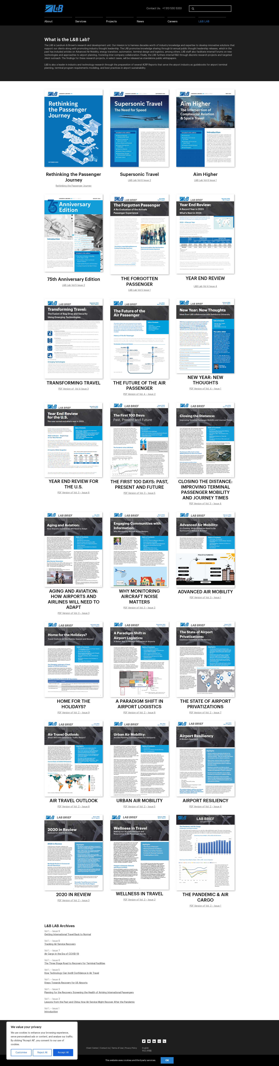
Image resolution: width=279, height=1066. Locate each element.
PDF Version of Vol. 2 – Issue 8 (139, 713)
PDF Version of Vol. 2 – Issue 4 (205, 807)
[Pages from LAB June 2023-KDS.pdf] (139, 299)
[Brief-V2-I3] (73, 816)
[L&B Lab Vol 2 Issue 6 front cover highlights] (73, 722)
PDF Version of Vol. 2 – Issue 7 (205, 713)
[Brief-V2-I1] (205, 816)
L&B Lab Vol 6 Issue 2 (139, 180)
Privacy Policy (131, 1048)
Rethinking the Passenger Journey (73, 186)
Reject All (42, 1052)
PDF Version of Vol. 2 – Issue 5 (139, 807)
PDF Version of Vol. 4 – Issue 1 (205, 389)
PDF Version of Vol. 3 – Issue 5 (139, 493)
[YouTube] (149, 1041)
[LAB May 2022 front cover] (73, 513)
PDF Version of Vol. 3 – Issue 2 (139, 608)
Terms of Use (117, 1048)
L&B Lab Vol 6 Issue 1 (205, 180)
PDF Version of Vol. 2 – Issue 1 (205, 906)
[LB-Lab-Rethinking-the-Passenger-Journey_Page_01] (73, 90)
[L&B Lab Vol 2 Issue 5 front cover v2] (139, 722)
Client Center (92, 1048)
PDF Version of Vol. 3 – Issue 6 (73, 493)
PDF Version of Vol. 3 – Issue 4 (205, 504)
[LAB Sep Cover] (73, 299)
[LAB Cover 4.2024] (139, 195)
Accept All (63, 1052)
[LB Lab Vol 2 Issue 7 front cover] (205, 623)
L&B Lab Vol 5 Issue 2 (73, 285)
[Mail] (159, 1041)
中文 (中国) (147, 1051)
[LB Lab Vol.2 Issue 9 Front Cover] (73, 623)
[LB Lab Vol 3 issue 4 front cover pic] (205, 404)
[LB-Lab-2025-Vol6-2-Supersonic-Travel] (139, 90)
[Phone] (164, 1041)
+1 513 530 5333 (172, 8)
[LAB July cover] (139, 404)
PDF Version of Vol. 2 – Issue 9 (74, 713)
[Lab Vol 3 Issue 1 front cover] (205, 513)
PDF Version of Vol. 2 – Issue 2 (139, 900)
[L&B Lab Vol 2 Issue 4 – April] (205, 722)
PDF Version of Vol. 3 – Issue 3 (73, 613)
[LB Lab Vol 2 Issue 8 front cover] (139, 623)
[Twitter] (143, 1041)
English (145, 1048)
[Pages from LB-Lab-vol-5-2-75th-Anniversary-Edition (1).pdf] (73, 195)
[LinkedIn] (154, 1041)
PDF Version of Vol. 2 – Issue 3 (73, 900)
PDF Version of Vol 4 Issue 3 (73, 389)
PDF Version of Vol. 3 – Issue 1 (205, 598)
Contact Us (153, 8)
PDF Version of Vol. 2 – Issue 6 (74, 807)
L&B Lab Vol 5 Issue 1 (139, 290)
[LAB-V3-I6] (73, 404)
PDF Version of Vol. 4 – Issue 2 (139, 394)
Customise (21, 1052)
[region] (42, 1041)
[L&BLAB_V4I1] (205, 299)
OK (167, 1060)
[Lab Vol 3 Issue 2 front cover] (139, 513)
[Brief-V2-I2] (139, 816)
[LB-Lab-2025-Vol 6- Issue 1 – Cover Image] (205, 90)
